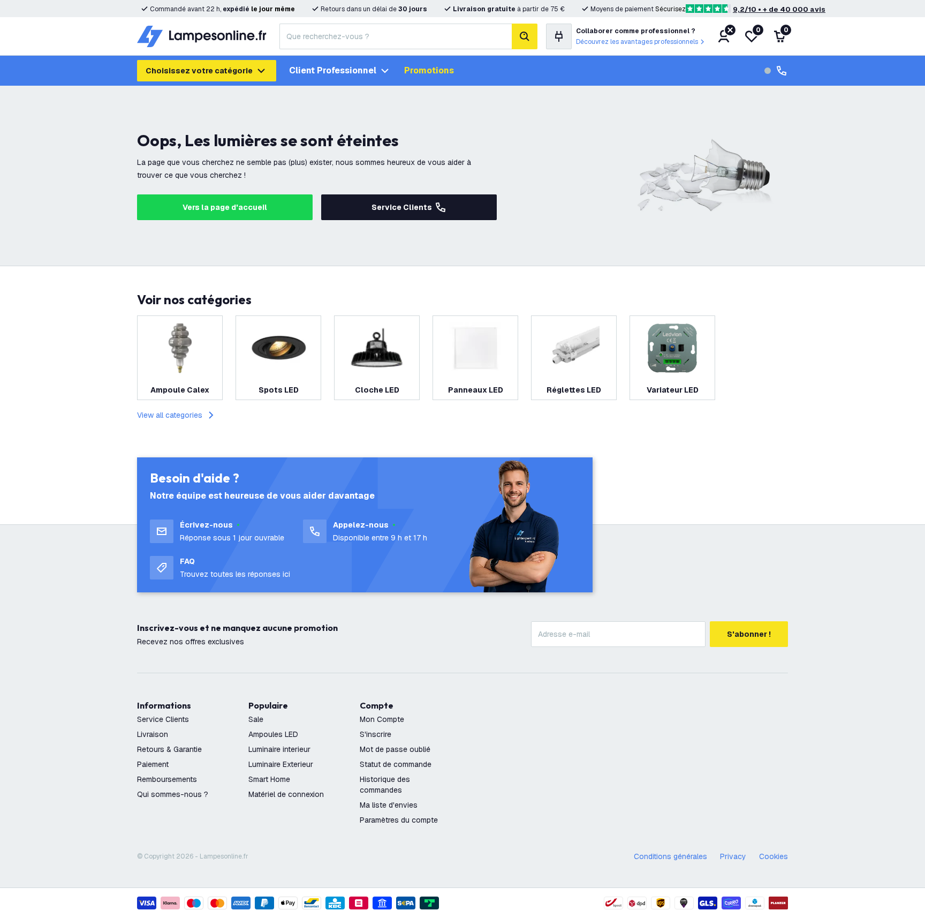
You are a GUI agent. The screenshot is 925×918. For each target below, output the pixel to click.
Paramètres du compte (399, 820)
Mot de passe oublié (395, 749)
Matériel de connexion (286, 794)
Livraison (152, 734)
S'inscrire (375, 734)
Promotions (429, 70)
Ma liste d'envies (389, 805)
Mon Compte (382, 719)
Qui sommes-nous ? (172, 794)
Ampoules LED (273, 734)
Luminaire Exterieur (280, 764)
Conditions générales (670, 856)
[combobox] (395, 36)
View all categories (169, 415)
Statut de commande (395, 764)
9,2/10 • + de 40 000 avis (779, 9)
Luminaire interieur (279, 749)
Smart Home (269, 779)
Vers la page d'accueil (225, 207)
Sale (255, 719)
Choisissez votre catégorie (199, 71)
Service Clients (401, 207)
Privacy (733, 856)
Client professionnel (332, 70)
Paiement (153, 764)
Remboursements (167, 779)
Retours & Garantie (169, 749)
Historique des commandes (385, 784)
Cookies (773, 856)
